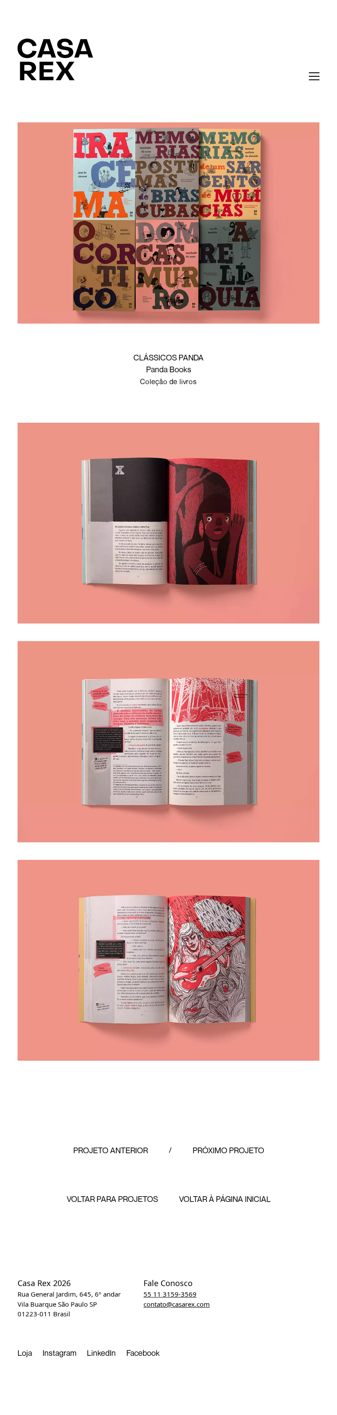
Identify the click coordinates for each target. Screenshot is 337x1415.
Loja (25, 1353)
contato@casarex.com (176, 1304)
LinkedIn (101, 1353)
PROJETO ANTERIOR (110, 1150)
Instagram (59, 1353)
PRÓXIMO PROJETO (228, 1150)
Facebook (143, 1353)
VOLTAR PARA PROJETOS (112, 1199)
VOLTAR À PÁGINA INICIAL (225, 1199)
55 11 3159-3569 (170, 1294)
